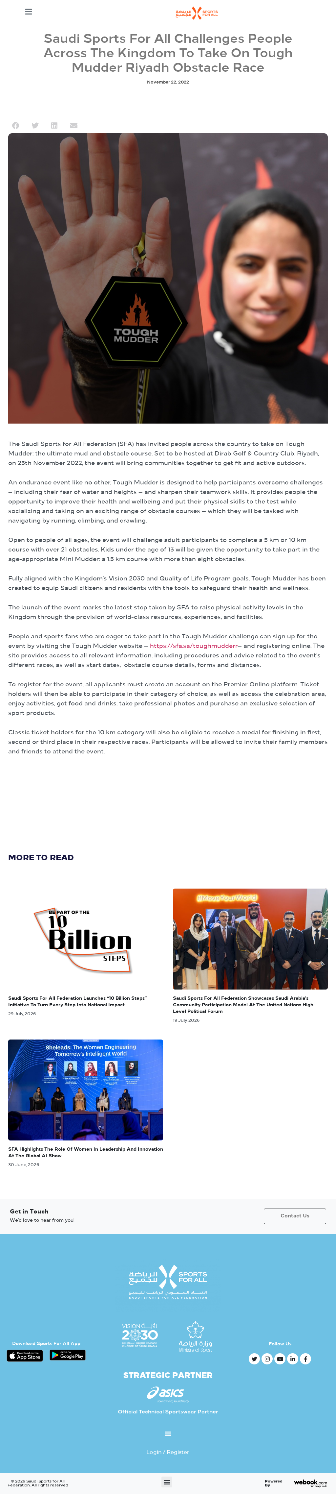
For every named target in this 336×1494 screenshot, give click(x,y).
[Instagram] (267, 1358)
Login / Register (167, 1452)
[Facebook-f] (305, 1358)
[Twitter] (254, 1358)
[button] (15, 125)
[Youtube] (279, 1358)
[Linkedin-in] (292, 1358)
